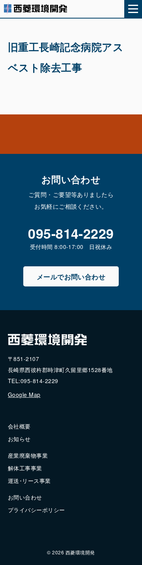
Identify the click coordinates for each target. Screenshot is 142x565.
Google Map (24, 394)
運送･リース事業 (29, 481)
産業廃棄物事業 (28, 455)
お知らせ (19, 439)
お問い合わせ (25, 497)
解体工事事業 (25, 468)
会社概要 (19, 426)
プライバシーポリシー (36, 510)
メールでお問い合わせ (71, 276)
